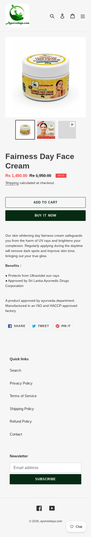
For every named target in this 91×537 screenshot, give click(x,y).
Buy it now (45, 215)
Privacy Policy (21, 383)
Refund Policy (21, 421)
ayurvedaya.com (51, 521)
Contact (16, 434)
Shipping (12, 183)
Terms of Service (23, 396)
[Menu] (83, 16)
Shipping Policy (22, 409)
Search (15, 370)
